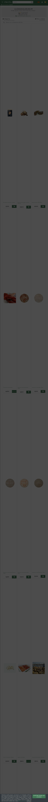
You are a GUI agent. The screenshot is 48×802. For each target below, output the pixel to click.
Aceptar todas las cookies (39, 796)
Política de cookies (22, 800)
